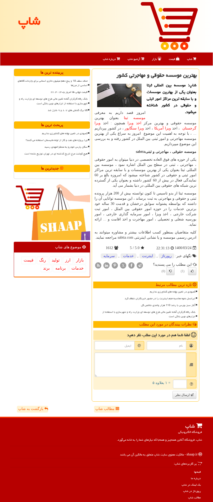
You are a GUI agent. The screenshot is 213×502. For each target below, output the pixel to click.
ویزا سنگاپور (134, 128)
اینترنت (147, 256)
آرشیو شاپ (134, 59)
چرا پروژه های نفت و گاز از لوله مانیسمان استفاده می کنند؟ (57, 140)
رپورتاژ (166, 256)
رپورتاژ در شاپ (192, 491)
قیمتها (197, 471)
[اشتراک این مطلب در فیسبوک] (131, 265)
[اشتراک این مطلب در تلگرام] (139, 265)
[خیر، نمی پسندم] (170, 271)
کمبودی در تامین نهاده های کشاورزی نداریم (172, 291)
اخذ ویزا (134, 123)
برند (46, 268)
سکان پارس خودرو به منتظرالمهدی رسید (66, 146)
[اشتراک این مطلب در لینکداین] (106, 265)
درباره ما (196, 478)
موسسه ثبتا (134, 118)
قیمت (172, 59)
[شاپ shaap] (169, 26)
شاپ (190, 59)
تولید (55, 260)
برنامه (60, 268)
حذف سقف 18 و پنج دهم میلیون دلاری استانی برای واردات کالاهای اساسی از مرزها (53, 83)
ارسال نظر (182, 395)
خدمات (128, 256)
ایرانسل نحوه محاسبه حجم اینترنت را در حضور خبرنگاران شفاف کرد (160, 298)
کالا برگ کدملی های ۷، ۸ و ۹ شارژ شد (68, 110)
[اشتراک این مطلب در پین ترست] (114, 265)
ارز (67, 260)
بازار (155, 59)
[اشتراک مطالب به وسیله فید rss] (98, 265)
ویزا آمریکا (162, 128)
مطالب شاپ (105, 409)
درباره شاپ (110, 59)
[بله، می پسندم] (192, 271)
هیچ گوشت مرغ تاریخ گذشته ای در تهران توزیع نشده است (56, 153)
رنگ (42, 260)
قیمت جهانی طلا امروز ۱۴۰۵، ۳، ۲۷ (69, 92)
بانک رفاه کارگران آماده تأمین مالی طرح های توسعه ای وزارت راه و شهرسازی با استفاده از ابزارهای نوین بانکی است (148, 314)
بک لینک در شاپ (191, 484)
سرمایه (109, 256)
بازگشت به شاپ (31, 409)
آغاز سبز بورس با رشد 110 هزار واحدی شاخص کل (168, 305)
